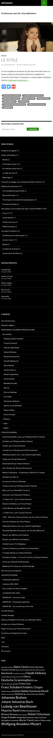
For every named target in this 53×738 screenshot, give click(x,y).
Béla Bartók (7, 673)
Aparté (17, 670)
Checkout (5, 646)
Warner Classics (27, 720)
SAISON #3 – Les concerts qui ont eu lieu (17, 606)
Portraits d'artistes (9, 204)
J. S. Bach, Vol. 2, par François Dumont (17, 513)
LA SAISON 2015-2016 (11, 593)
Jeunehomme (23, 101)
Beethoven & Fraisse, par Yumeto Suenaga (18, 566)
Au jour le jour (8, 240)
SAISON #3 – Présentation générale (15, 602)
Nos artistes (7, 334)
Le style (9, 59)
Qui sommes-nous (8, 321)
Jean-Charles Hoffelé (27, 65)
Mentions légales (7, 325)
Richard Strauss (9, 714)
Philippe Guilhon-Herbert (13, 339)
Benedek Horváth (10, 383)
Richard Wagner (22, 714)
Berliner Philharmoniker (38, 670)
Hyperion (19, 694)
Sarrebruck (7, 107)
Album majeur (6, 283)
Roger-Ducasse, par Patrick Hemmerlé (16, 629)
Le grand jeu (5, 269)
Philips (37, 711)
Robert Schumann (39, 714)
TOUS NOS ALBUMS (9, 432)
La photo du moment (10, 249)
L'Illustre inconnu (9, 222)
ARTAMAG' (7, 3)
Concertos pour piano (11, 95)
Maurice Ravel (10, 710)
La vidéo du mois (8, 173)
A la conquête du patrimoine (13, 191)
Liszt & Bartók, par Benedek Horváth (16, 508)
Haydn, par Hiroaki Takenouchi (14, 459)
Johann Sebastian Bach (17, 702)
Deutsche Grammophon (16, 680)
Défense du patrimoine (10, 186)
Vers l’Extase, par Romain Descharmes (17, 468)
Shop (3, 638)
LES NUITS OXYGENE (9, 575)
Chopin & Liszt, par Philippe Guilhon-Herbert (19, 486)
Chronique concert (9, 164)
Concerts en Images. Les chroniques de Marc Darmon (21, 182)
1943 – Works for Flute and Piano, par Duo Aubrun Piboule (25, 517)
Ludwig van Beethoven (19, 706)
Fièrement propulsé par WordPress (12, 735)
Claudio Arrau (15, 677)
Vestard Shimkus (10, 352)
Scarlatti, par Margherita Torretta (14, 633)
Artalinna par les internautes (13, 235)
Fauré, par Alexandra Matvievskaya (15, 562)
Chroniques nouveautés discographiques (18, 200)
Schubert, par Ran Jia (10, 477)
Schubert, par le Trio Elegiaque (14, 544)
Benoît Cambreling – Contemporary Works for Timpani (23, 472)
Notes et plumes (8, 226)
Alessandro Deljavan (11, 401)
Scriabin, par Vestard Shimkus (12, 624)
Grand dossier (7, 218)
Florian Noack (9, 379)
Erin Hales (8, 397)
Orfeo (23, 710)
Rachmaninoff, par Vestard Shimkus (16, 464)
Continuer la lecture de (18, 80)
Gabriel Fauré (6, 691)
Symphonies (14, 720)
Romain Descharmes (11, 356)
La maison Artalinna (9, 231)
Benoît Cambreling (11, 374)
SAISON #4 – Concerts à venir (13, 597)
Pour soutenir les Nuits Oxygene (14, 588)
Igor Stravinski (29, 694)
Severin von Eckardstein (13, 406)
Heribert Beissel (43, 98)
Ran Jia (6, 388)
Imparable (5, 296)
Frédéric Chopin (29, 98)
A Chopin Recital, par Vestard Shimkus (17, 553)
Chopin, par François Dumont (13, 446)
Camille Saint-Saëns (19, 673)
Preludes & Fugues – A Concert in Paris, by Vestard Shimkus (25, 557)
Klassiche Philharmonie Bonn (14, 104)
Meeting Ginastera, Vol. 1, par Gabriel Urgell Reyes (21, 455)
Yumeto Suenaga (7, 615)
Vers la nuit (5, 290)
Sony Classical (40, 717)
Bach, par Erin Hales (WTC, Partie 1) (16, 490)
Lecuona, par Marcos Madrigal (14, 481)
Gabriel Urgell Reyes (11, 348)
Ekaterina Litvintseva (11, 98)
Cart (3, 642)
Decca (27, 676)
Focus (3, 56)
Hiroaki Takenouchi (11, 361)
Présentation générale (10, 580)
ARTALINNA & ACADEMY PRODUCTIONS (18, 330)
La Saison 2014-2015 (10, 584)
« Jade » (5, 423)
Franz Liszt (25, 683)
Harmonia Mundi (38, 691)
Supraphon (5, 720)
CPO (21, 677)
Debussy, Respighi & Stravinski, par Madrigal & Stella (21, 620)
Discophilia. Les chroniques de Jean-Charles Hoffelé (21, 209)
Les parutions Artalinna (11, 253)
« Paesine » (6, 419)
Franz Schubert (11, 687)
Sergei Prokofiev (9, 717)
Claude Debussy (35, 673)
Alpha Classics (22, 666)
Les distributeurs (7, 611)
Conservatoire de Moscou (33, 95)
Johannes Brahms (14, 697)
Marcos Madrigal (10, 392)
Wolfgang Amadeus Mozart (21, 724)
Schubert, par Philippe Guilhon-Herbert (17, 441)
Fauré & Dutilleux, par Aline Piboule (16, 522)
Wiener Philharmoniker (43, 720)
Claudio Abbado (6, 677)
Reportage (6, 177)
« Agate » (5, 428)
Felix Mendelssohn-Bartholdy (10, 684)
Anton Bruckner (37, 667)
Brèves (5, 160)
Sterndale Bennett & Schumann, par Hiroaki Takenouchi (23, 530)
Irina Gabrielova (9, 101)
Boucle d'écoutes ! (9, 195)
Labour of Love (7, 276)
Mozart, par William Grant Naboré (15, 535)
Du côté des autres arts (11, 168)
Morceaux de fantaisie (37, 104)
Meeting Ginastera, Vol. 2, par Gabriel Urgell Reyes (21, 526)
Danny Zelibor (9, 410)
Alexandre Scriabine (7, 667)
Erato (34, 680)
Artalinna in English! (9, 151)
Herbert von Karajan (7, 694)
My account (5, 651)
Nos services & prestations (11, 571)
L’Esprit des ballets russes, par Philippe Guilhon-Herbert (23, 437)
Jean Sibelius (40, 694)
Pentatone (30, 710)
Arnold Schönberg (25, 670)
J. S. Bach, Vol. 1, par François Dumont (17, 499)
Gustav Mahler (20, 691)
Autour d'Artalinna (8, 155)
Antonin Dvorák (8, 669)
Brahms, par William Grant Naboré (15, 539)
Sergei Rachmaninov (25, 717)
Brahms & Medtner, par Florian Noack (16, 504)
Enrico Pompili (9, 414)
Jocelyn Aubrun (10, 370)
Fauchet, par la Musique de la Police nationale (19, 450)
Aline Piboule (9, 365)
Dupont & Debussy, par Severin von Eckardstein (20, 548)
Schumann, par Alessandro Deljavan (16, 495)
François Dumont (10, 343)
